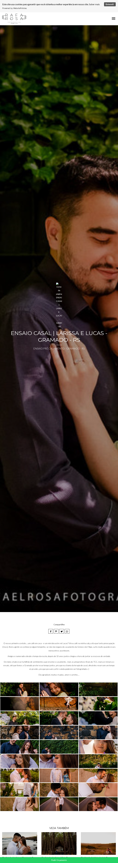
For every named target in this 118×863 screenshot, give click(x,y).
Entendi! (110, 4)
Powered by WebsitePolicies (14, 8)
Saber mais (94, 4)
